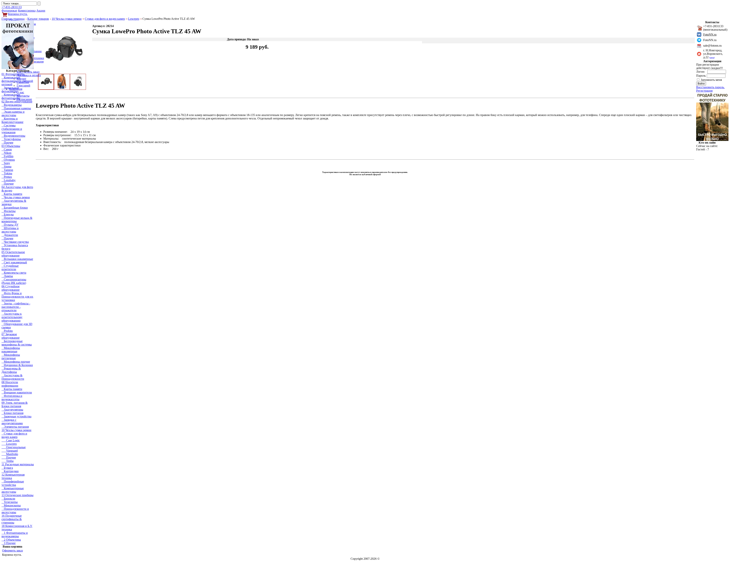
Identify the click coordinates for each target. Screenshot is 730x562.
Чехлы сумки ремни (16, 197)
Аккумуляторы (12, 409)
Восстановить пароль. (710, 87)
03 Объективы (11, 146)
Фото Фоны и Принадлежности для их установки (17, 297)
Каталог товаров (38, 18)
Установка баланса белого (15, 247)
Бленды (8, 214)
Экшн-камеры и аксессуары (13, 113)
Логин (700, 71)
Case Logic (11, 440)
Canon (7, 149)
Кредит (21, 78)
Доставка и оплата (29, 75)
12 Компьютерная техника (13, 476)
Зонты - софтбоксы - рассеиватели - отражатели (16, 307)
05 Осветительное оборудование (13, 253)
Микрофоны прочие (16, 361)
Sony (6, 163)
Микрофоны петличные (11, 356)
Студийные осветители (10, 267)
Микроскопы (11, 505)
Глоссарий (23, 85)
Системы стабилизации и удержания (12, 129)
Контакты (23, 95)
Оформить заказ (12, 550)
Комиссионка (27, 10)
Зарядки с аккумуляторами (12, 421)
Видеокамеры (12, 105)
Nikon (6, 152)
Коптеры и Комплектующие (12, 120)
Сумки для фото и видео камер (105, 18)
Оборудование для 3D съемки (17, 325)
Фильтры (9, 211)
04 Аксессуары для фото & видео (17, 188)
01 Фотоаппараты (13, 74)
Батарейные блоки (15, 207)
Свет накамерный (14, 262)
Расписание (24, 99)
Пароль (701, 75)
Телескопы (10, 502)
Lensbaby (9, 180)
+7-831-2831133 (12, 7)
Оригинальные (14, 447)
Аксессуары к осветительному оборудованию (12, 317)
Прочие (8, 183)
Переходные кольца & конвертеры (17, 219)
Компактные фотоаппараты (11, 96)
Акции (40, 10)
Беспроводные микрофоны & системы (17, 342)
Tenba (7, 461)
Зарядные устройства (16, 416)
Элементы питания (15, 426)
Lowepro (133, 18)
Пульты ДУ (10, 224)
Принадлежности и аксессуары (15, 510)
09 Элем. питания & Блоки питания (15, 404)
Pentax (7, 176)
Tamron (7, 170)
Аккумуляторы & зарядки (14, 202)
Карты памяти (12, 194)
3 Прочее (9, 543)
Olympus (8, 159)
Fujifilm (7, 156)
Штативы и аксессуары (10, 230)
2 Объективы (11, 539)
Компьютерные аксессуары (13, 490)
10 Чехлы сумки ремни (67, 18)
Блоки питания (12, 413)
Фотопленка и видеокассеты (12, 397)
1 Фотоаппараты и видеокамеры (15, 534)
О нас (20, 92)
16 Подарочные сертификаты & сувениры (12, 519)
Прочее (7, 142)
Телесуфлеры (11, 139)
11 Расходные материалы (18, 464)
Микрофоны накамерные (11, 349)
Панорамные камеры (16, 108)
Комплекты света (14, 272)
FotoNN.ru (710, 34)
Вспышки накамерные (17, 259)
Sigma (6, 166)
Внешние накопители (17, 392)
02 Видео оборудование (17, 101)
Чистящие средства (15, 241)
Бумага (7, 467)
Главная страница (13, 18)
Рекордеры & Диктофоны (11, 370)
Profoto (7, 330)
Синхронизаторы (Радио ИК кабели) (14, 281)
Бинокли (8, 498)
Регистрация (704, 90)
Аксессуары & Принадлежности (13, 377)
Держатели (10, 235)
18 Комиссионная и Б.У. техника (17, 527)
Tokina (7, 173)
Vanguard (10, 450)
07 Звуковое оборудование (11, 336)
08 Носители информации (10, 384)
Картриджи (10, 471)
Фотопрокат (9, 10)
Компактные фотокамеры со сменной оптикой (17, 81)
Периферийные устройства (13, 483)
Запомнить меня (711, 79)
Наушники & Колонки (17, 365)
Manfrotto (10, 454)
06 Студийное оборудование (11, 288)
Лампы (7, 276)
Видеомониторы (13, 135)
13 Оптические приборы (17, 495)
